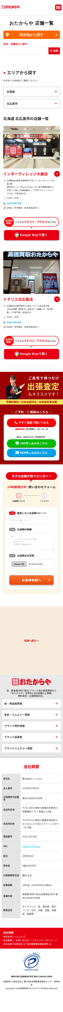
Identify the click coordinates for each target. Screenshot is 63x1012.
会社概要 (7, 940)
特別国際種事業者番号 (37, 944)
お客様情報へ (31, 580)
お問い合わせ (22, 940)
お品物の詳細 (21, 529)
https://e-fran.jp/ (31, 846)
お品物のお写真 (22, 555)
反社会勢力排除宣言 (13, 944)
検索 (55, 50)
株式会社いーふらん (13, 936)
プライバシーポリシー (43, 940)
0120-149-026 (14, 203)
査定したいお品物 (29, 513)
